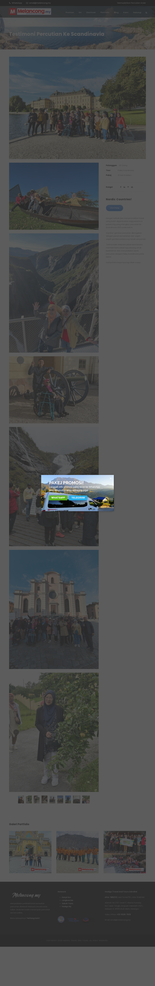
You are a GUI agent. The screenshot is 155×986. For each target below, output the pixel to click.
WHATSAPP (58, 497)
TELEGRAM (78, 497)
